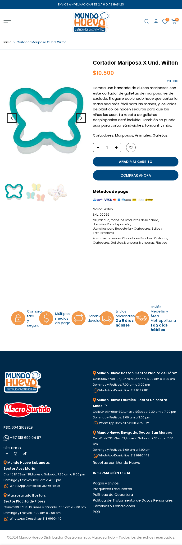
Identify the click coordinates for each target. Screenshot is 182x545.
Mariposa (131, 243)
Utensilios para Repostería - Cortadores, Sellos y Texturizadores (128, 231)
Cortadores (101, 243)
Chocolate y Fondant (137, 238)
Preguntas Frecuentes (112, 488)
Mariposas (147, 243)
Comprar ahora (135, 175)
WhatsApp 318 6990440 (35, 519)
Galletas (117, 243)
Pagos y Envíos (106, 483)
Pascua (103, 220)
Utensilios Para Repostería (111, 224)
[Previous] (12, 118)
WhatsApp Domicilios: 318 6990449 (123, 455)
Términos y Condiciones (114, 505)
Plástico (161, 243)
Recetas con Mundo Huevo (116, 462)
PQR (96, 511)
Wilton (108, 209)
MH (95, 220)
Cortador (160, 238)
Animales (100, 238)
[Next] (81, 118)
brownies (114, 238)
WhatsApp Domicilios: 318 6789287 (123, 390)
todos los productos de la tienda (134, 220)
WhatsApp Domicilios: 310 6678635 (34, 486)
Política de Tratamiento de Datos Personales (133, 500)
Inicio (8, 42)
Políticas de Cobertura (113, 494)
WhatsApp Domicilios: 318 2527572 (123, 423)
